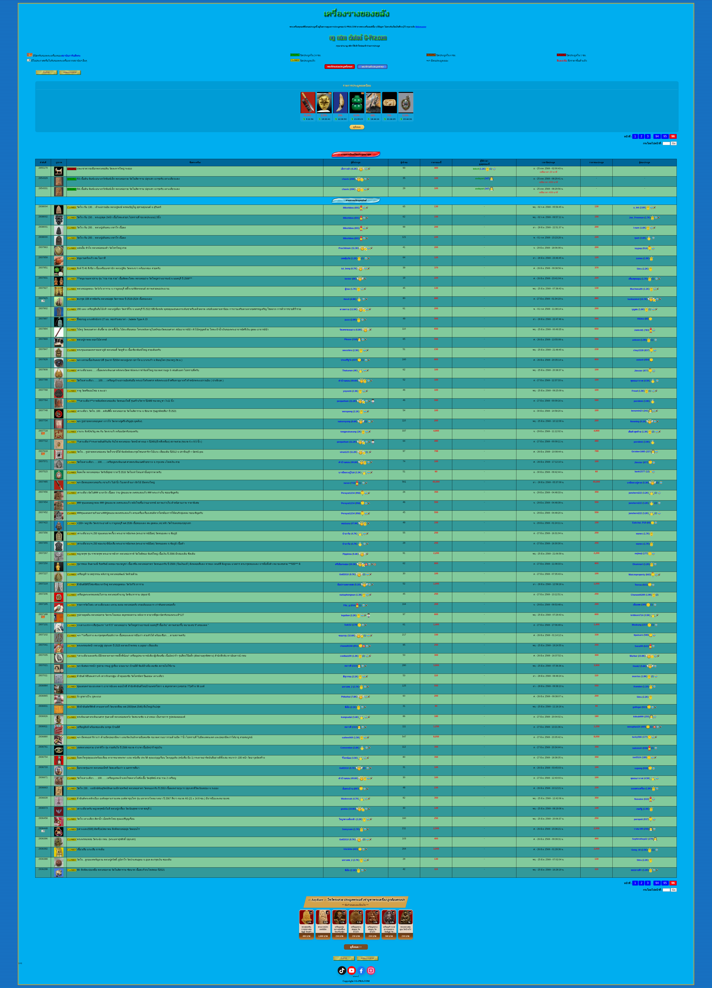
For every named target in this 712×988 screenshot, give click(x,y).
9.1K (643, 421)
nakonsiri (637, 748)
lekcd (476, 169)
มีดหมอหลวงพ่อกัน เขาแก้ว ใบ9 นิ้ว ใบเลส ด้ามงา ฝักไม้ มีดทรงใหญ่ (118, 482)
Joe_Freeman (636, 217)
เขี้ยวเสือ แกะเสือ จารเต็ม (90, 849)
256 (646, 829)
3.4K (355, 717)
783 (647, 330)
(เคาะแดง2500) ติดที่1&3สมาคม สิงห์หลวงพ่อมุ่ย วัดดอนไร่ (108, 829)
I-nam (636, 228)
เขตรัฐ (639, 809)
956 (358, 493)
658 (645, 748)
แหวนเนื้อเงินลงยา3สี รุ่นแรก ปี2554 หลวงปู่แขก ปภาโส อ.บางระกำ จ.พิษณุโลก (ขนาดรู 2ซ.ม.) (131, 360)
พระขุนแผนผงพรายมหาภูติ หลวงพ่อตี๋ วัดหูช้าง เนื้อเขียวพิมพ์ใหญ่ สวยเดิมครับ (119, 349)
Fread (635, 391)
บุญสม (635, 309)
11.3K (355, 248)
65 (648, 522)
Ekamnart (638, 564)
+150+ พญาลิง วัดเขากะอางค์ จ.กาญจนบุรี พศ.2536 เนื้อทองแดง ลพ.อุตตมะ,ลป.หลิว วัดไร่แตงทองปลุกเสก (134, 523)
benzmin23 (637, 410)
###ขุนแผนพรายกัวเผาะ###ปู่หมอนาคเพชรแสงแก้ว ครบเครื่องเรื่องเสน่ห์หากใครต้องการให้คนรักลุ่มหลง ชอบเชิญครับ (140, 513)
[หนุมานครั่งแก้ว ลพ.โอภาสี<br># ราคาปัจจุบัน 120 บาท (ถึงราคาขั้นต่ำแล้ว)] (58, 264)
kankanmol (633, 299)
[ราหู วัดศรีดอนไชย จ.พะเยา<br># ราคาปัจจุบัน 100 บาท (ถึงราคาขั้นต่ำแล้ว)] (58, 397)
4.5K (647, 380)
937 (646, 819)
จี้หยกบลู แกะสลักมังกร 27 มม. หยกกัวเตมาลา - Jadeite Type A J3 (112, 319)
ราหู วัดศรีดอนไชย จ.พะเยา (92, 390)
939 (645, 768)
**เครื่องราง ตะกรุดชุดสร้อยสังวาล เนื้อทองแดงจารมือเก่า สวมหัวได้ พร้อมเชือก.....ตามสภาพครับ (133, 635)
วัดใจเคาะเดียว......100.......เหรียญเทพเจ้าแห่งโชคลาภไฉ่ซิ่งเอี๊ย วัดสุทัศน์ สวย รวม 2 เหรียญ (126, 778)
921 (645, 585)
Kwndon (638, 686)
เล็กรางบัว (346, 169)
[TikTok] (342, 970)
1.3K (644, 431)
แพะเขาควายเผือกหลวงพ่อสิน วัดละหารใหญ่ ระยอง (104, 168)
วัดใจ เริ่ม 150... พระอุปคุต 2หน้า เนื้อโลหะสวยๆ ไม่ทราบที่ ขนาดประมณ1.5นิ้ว (119, 217)
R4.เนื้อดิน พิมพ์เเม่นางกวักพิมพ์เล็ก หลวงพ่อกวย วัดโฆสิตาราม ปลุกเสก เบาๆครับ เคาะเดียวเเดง (128, 189)
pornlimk (638, 401)
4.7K (354, 533)
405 (643, 727)
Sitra (639, 268)
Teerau (638, 585)
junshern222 (635, 493)
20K (352, 179)
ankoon (636, 340)
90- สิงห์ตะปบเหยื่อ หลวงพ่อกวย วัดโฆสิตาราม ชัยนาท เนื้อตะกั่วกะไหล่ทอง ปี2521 (121, 869)
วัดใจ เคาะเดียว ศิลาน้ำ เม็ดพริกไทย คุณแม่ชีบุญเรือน (105, 818)
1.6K (643, 228)
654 (353, 605)
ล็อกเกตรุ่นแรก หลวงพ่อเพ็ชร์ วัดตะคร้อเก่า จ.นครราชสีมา (108, 767)
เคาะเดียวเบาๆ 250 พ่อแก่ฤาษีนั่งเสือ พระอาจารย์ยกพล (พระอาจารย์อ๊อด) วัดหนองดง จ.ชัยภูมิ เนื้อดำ (130, 543)
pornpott (638, 819)
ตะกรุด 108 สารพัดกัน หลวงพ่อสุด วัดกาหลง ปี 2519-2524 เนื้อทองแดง (114, 299)
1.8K (648, 788)
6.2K (354, 169)
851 (356, 646)
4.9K (353, 299)
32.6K (351, 635)
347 (487, 178)
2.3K (355, 350)
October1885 (638, 451)
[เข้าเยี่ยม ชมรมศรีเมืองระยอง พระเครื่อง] (366, 564)
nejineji (638, 553)
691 (357, 207)
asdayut (479, 178)
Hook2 (636, 666)
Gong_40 (636, 850)
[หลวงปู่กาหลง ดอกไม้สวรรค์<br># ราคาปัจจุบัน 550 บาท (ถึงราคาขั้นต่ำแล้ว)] (58, 346)
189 (644, 757)
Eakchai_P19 (639, 522)
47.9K (354, 523)
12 (647, 471)
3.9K (646, 401)
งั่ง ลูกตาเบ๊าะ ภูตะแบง (89, 696)
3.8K (356, 747)
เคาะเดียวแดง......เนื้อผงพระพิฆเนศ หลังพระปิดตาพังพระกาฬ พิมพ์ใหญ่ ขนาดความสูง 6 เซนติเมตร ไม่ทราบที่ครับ (138, 370)
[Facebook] (361, 970)
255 (647, 716)
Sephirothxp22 (639, 839)
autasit (640, 359)
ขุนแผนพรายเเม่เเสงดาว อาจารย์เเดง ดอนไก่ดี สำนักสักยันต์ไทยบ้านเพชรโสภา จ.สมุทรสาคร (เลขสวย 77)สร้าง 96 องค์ (141, 686)
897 (356, 788)
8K (354, 278)
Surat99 (639, 646)
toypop (638, 248)
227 (648, 451)
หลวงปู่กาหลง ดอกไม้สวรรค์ (92, 339)
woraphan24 (633, 727)
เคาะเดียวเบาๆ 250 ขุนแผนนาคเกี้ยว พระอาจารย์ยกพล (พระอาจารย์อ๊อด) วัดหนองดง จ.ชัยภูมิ (127, 533)
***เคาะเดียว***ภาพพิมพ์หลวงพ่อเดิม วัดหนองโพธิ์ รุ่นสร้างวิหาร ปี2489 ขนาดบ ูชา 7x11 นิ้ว (125, 400)
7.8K (354, 696)
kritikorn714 (637, 615)
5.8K (643, 666)
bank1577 (640, 471)
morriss (636, 676)
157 (645, 625)
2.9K (353, 319)
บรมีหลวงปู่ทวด (634, 482)
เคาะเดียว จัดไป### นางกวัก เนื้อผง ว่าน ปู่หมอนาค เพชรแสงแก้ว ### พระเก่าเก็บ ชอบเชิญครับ (128, 492)
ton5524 (637, 757)
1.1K (482, 169)
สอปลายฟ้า (636, 870)
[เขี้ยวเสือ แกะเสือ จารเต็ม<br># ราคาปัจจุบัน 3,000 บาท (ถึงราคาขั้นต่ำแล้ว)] (58, 856)
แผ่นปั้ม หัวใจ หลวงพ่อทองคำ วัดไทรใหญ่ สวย (101, 248)
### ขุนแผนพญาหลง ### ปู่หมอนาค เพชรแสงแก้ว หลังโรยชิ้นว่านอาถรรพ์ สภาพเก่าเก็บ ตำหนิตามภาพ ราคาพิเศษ (138, 502)
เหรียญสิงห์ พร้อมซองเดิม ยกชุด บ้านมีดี (98, 727)
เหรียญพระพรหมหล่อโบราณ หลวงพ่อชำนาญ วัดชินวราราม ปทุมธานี (113, 594)
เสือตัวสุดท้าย (634, 431)
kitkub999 (638, 716)
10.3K (353, 564)
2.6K (642, 207)
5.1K (357, 584)
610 (646, 799)
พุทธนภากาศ (637, 380)
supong (638, 768)
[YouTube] (351, 970)
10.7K (644, 299)
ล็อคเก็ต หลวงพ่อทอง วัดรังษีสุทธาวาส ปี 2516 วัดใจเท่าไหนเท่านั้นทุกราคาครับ (119, 472)
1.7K (647, 217)
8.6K (354, 421)
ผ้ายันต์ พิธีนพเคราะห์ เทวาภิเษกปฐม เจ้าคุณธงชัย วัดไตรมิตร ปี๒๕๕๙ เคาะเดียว (120, 676)
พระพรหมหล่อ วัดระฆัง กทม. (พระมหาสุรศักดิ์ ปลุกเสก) (106, 839)
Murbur (633, 656)
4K (355, 370)
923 (644, 707)
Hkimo (640, 319)
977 (646, 370)
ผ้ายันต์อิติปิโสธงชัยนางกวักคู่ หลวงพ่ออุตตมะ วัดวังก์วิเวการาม (110, 584)
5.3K (645, 482)
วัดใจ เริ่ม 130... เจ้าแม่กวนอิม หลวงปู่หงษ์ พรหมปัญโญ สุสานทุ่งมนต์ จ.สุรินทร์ (119, 207)
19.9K (352, 809)
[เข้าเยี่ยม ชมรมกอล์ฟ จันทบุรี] (363, 646)
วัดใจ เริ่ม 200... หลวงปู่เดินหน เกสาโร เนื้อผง (101, 227)
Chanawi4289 (638, 595)
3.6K (643, 238)
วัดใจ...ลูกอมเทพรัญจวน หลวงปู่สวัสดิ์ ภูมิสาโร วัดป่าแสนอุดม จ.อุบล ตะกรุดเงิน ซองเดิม (124, 859)
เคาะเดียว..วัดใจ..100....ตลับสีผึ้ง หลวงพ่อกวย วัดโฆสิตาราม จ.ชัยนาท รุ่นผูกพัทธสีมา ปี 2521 (126, 411)
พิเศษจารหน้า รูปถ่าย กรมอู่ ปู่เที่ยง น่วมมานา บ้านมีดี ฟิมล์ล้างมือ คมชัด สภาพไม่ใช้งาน (128, 666)
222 (355, 666)
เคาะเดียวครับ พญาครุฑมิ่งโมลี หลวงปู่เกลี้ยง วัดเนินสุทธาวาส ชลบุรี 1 (114, 808)
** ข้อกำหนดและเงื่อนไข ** (355, 905)
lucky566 (637, 737)
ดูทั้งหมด (357, 127)
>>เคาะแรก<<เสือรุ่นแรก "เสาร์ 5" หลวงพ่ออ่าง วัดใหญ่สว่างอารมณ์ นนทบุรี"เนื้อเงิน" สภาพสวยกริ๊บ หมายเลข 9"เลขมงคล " (143, 625)
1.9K (646, 258)
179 (355, 625)
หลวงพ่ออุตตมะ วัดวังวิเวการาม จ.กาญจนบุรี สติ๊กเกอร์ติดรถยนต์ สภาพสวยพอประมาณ (123, 288)
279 (651, 839)
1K (359, 431)
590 (646, 635)
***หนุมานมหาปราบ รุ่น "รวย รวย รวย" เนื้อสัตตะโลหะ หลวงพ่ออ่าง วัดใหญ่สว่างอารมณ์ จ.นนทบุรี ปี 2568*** (134, 278)
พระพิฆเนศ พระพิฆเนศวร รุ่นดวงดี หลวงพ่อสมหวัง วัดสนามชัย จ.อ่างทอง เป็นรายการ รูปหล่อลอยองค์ (131, 717)
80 (646, 319)
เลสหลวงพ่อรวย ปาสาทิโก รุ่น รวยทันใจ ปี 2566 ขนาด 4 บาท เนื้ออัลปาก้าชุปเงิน (119, 747)
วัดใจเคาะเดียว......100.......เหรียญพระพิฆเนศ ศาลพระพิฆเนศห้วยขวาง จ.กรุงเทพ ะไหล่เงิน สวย (128, 462)
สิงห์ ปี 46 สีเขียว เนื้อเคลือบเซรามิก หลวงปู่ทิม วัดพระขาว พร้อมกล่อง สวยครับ (118, 268)
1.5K (641, 391)
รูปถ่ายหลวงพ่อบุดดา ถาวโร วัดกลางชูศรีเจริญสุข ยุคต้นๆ (111, 421)
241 (646, 410)
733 (353, 483)
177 (645, 553)
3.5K (647, 615)
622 (646, 646)
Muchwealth (636, 289)
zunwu (639, 258)
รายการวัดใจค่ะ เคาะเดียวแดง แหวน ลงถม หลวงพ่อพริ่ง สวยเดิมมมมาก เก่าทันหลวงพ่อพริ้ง (126, 604)
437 (355, 360)
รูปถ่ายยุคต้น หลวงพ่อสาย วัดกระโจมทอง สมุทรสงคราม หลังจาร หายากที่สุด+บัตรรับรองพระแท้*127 (130, 615)
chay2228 (638, 350)
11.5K (353, 309)
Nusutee (638, 799)
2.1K (356, 411)
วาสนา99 (638, 829)
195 (644, 604)
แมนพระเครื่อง (638, 788)
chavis (345, 179)
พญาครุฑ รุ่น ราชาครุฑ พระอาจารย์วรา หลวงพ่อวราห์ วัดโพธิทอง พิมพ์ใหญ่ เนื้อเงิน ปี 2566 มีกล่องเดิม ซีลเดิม (136, 553)
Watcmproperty (637, 574)
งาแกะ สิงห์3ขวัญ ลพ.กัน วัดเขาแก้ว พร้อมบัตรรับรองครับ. (108, 431)
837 (647, 350)
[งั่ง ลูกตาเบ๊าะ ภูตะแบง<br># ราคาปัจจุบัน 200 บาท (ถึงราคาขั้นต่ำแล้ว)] (58, 703)
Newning (634, 421)
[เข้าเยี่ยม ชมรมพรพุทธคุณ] (654, 727)
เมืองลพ (636, 604)
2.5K (644, 850)
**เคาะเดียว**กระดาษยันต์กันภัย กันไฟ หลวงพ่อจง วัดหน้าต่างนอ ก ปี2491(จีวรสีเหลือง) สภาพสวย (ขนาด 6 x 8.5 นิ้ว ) (139, 441)
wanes (639, 533)
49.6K (354, 380)
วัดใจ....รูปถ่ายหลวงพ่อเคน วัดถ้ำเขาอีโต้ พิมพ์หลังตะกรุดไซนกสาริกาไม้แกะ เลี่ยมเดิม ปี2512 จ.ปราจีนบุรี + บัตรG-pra (140, 451)
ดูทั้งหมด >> (356, 947)
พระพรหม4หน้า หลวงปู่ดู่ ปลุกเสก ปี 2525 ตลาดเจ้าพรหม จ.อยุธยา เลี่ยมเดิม (117, 645)
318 (355, 339)
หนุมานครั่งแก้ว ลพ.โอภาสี (91, 258)
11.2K (353, 401)
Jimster (638, 370)
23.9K (642, 656)
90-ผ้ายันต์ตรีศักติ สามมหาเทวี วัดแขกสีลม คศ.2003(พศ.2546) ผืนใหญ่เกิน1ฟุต (118, 706)
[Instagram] (371, 970)
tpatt (636, 238)
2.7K (356, 686)
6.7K (354, 268)
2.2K (645, 268)
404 (647, 359)
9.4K (355, 554)
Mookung (637, 625)
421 (355, 849)
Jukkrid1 (638, 330)
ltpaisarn (638, 635)
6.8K (358, 329)
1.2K (354, 258)
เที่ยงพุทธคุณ (635, 278)
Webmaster (420, 27)
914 (645, 248)
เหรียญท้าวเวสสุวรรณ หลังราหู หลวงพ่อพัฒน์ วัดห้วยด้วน (107, 574)
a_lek (636, 207)
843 (648, 574)
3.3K (358, 472)
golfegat (637, 707)
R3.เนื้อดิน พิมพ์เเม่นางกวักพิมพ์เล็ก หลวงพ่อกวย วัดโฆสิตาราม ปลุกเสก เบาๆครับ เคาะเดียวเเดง (128, 178)
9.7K (352, 574)
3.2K (645, 493)
